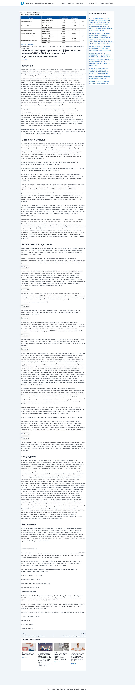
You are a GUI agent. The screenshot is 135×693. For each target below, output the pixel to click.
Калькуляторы (91, 3)
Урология (24, 657)
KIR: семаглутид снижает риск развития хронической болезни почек (60, 656)
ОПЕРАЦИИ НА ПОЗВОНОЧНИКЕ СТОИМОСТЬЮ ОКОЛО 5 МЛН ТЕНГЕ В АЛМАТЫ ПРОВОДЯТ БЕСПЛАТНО (101, 42)
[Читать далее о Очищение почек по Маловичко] (29, 646)
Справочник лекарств (106, 3)
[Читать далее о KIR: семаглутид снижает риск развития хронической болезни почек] (61, 646)
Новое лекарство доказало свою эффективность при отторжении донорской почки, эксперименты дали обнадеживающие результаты (45, 659)
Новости (71, 3)
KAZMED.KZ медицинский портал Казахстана (40, 3)
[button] (83, 3)
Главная (63, 3)
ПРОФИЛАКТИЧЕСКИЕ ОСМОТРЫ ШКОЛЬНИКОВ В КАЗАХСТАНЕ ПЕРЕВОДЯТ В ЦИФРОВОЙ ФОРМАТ (100, 35)
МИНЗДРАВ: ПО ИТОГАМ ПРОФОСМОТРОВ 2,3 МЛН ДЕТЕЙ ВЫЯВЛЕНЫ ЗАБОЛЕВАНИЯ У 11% (99, 55)
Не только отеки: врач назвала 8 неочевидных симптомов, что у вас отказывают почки (77, 657)
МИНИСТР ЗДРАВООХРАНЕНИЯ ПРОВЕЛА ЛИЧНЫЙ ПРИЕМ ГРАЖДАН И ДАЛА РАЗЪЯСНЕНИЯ (101, 28)
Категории (79, 3)
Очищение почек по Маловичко (28, 653)
